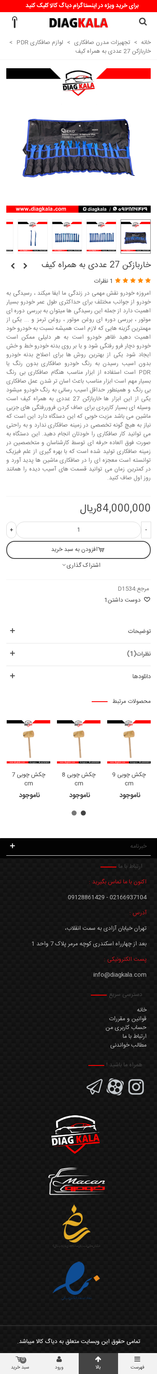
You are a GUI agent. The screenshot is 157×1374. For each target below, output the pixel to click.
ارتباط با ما (135, 1037)
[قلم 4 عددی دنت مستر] (12, 266)
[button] (83, 813)
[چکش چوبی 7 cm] (28, 742)
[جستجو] (143, 23)
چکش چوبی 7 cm (28, 779)
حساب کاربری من (126, 1028)
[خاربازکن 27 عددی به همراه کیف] (78, 208)
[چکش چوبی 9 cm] (129, 742)
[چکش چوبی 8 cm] (78, 742)
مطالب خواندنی (128, 1045)
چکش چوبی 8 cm (78, 779)
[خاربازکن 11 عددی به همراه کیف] (25, 266)
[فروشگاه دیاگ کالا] (78, 23)
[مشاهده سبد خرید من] (14, 23)
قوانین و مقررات (128, 1019)
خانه (142, 1010)
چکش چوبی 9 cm (129, 779)
